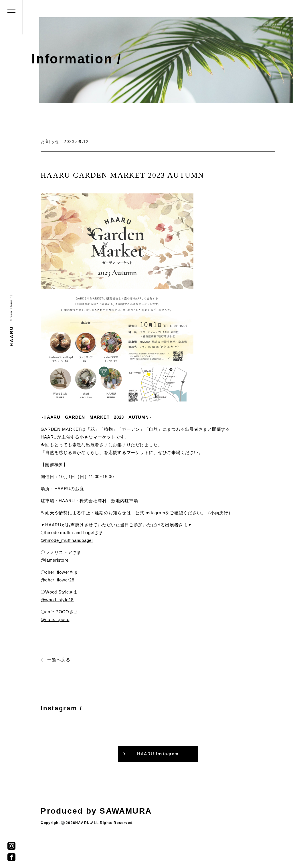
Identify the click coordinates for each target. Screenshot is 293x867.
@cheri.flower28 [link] (57, 579)
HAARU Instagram (158, 753)
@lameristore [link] (54, 560)
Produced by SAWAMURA (96, 810)
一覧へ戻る (58, 659)
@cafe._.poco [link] (55, 619)
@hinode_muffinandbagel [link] (67, 540)
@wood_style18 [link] (57, 599)
